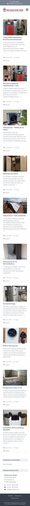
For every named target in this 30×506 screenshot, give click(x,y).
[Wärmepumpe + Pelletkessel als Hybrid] (15, 117)
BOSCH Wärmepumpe (10, 346)
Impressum (18, 496)
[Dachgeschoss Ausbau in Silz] (15, 378)
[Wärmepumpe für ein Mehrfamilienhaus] (15, 252)
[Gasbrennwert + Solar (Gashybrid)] (15, 206)
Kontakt (10, 496)
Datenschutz (14, 498)
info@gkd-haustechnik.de (15, 3)
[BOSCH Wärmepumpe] (15, 336)
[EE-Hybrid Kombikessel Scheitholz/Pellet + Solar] (15, 73)
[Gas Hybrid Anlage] (15, 294)
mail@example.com (13, 489)
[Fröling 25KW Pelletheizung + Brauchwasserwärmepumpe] (15, 27)
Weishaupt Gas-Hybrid (10, 174)
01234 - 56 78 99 (12, 485)
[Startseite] (13, 10)
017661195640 (15, 2)
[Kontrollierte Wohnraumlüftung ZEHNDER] (15, 418)
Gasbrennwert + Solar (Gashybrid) (14, 216)
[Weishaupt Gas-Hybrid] (15, 163)
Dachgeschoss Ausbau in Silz (12, 388)
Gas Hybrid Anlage (9, 304)
